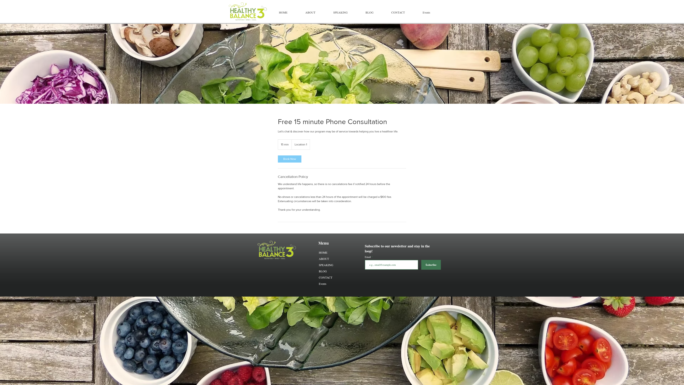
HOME (323, 252)
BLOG (323, 271)
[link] (289, 159)
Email (368, 257)
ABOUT (324, 259)
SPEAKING (326, 265)
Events (322, 284)
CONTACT (325, 277)
